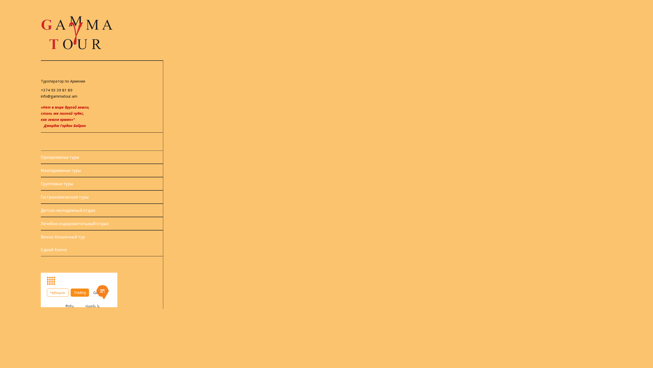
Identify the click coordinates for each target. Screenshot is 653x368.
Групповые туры (57, 184)
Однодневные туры (60, 157)
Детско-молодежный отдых (68, 210)
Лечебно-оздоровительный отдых (75, 223)
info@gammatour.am (59, 96)
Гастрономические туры (65, 197)
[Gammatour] (76, 48)
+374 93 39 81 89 (56, 90)
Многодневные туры (61, 170)
